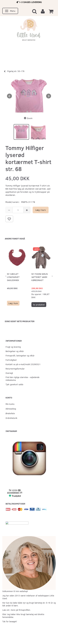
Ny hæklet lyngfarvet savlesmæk (13, 277)
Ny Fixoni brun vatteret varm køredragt (39, 277)
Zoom (29, 118)
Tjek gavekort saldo (14, 384)
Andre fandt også (15, 238)
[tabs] (34, 11)
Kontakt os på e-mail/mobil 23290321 (23, 364)
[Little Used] (29, 31)
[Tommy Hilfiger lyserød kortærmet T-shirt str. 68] (29, 96)
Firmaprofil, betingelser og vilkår (20, 355)
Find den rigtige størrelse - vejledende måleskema (22, 378)
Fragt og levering (13, 346)
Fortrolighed (11, 360)
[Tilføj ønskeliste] (9, 219)
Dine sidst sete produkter (19, 321)
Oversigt (9, 373)
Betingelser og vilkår (15, 351)
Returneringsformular (15, 368)
